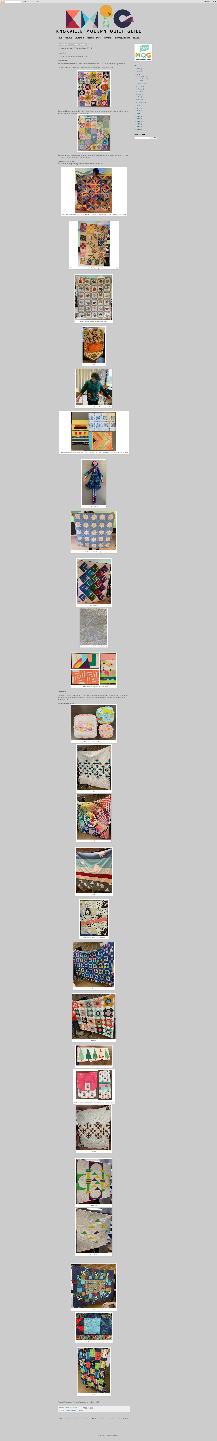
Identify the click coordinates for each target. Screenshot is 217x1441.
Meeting (81, 1410)
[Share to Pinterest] (92, 1408)
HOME (60, 38)
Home (94, 1418)
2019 (138, 113)
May (139, 94)
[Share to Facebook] (90, 1408)
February (141, 102)
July (139, 92)
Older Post (126, 1418)
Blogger (116, 1435)
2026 (138, 69)
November (141, 84)
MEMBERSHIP (79, 38)
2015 (138, 124)
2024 (138, 71)
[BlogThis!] (86, 1408)
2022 (138, 105)
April (139, 97)
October (140, 86)
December (141, 76)
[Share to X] (88, 1408)
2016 (138, 121)
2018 (138, 116)
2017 (138, 119)
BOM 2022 (136, 38)
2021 (138, 108)
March (140, 99)
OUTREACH (108, 38)
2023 (64, 1410)
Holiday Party (70, 1410)
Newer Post (62, 1418)
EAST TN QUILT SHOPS (122, 38)
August (140, 89)
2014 (138, 127)
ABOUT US (68, 38)
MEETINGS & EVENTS (94, 38)
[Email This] (84, 1408)
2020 (138, 111)
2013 (138, 129)
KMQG (76, 1410)
